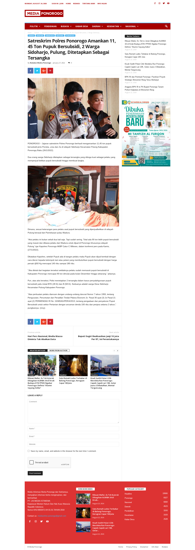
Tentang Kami (88, 3)
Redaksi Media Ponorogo (40, 63)
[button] (166, 26)
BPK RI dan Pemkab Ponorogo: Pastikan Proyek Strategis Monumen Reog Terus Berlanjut (145, 78)
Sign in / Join (57, 3)
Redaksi (76, 3)
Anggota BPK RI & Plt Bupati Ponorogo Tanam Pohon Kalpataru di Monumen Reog (144, 88)
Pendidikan (50, 26)
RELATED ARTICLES (37, 350)
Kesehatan (113, 26)
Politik (34, 26)
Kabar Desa (82, 26)
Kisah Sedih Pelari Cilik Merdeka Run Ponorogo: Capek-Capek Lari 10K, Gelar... (103, 527)
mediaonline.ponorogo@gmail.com (52, 516)
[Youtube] (168, 3)
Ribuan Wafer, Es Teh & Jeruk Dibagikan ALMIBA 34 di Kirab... (106, 497)
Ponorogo (70, 35)
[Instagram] (159, 3)
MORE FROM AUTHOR (58, 350)
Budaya (65, 26)
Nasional (130, 26)
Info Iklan (102, 3)
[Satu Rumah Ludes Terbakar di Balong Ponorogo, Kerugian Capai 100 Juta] (73, 365)
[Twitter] (164, 3)
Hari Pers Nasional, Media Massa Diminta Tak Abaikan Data (45, 338)
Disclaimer (144, 547)
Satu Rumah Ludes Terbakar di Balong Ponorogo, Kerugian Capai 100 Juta (73, 380)
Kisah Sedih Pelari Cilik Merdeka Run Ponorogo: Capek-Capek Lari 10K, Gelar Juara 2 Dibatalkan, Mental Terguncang (103, 383)
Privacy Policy (131, 547)
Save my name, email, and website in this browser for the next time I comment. (64, 451)
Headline (40, 35)
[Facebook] (155, 3)
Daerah (96, 26)
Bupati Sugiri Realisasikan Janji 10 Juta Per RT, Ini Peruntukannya (98, 338)
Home (68, 3)
